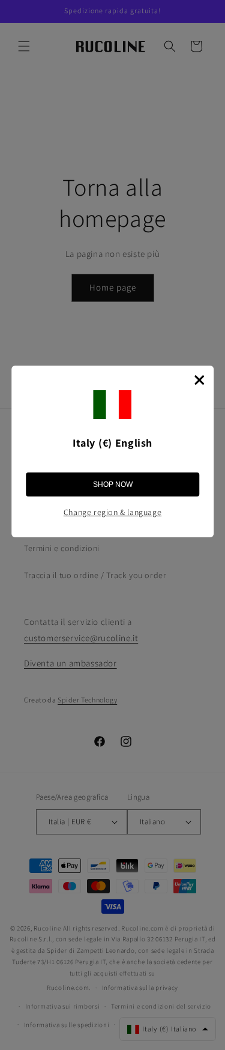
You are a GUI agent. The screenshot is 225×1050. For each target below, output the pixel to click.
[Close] (199, 380)
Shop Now (113, 484)
